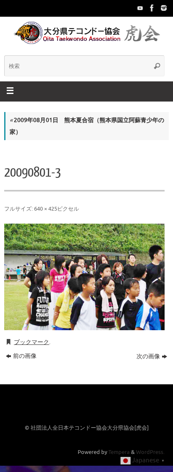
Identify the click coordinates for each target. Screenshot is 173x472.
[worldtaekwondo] (163, 8)
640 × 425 (45, 209)
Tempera (119, 452)
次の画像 (148, 356)
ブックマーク (31, 342)
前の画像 (25, 356)
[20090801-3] (84, 277)
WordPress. (150, 452)
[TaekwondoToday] (139, 8)
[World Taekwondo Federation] (151, 8)
